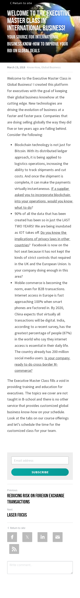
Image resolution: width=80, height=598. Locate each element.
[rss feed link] (14, 549)
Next (10, 509)
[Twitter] (27, 537)
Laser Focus (17, 515)
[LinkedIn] (42, 537)
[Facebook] (12, 537)
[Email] (58, 537)
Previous (12, 490)
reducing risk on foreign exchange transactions (35, 498)
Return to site (22, 3)
